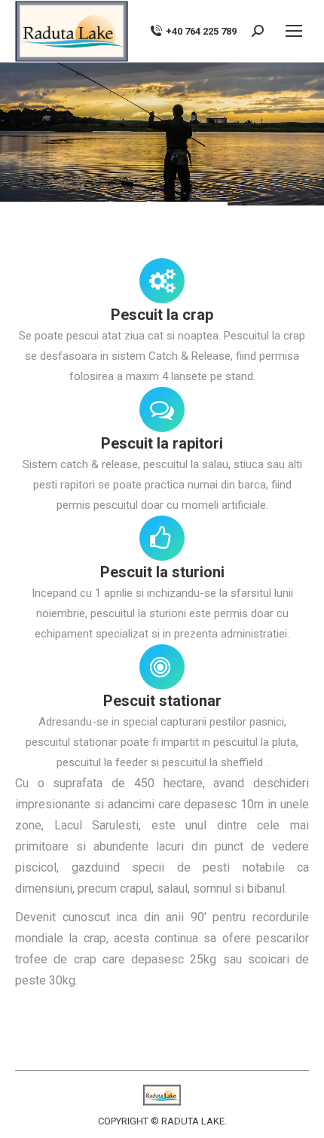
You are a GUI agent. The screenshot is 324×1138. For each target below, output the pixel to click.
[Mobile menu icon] (294, 31)
